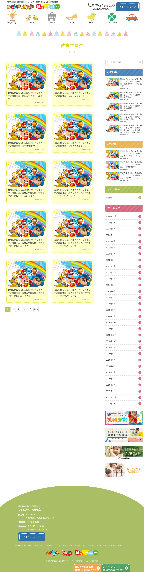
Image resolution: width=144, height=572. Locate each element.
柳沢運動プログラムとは (23, 546)
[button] (140, 62)
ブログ (58, 546)
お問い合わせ (130, 7)
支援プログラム (38, 546)
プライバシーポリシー (103, 546)
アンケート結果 (79, 546)
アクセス (90, 546)
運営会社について (119, 546)
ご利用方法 (50, 546)
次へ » (36, 310)
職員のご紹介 (67, 546)
